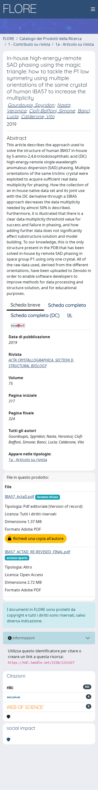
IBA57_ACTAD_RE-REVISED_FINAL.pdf (37, 551)
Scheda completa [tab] (67, 305)
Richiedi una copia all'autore (37, 538)
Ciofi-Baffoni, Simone (52, 111)
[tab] (70, 315)
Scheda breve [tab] (25, 305)
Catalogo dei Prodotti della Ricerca (51, 38)
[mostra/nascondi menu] (93, 9)
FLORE (8, 38)
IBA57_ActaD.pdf (19, 496)
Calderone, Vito (37, 116)
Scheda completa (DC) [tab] (35, 315)
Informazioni (23, 637)
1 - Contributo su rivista (29, 44)
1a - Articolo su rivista (74, 44)
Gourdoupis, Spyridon (31, 105)
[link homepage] (21, 9)
